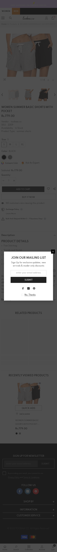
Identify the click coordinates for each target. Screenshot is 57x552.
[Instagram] (28, 288)
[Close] (53, 252)
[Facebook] (23, 288)
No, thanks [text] (30, 295)
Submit (29, 280)
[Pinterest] (34, 288)
